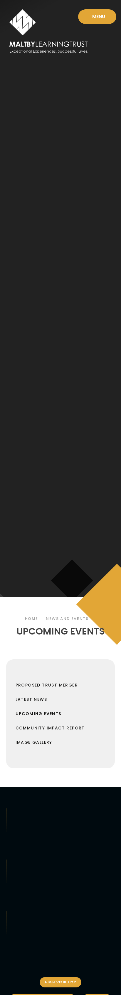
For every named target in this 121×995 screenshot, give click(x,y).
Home (31, 618)
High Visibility (60, 982)
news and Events (67, 618)
